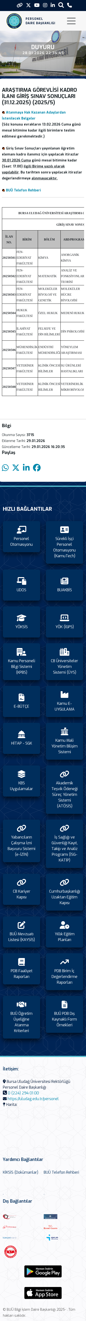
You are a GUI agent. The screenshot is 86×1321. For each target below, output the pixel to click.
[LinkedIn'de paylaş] (26, 468)
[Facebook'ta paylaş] (37, 468)
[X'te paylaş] (16, 468)
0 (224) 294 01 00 (23, 1093)
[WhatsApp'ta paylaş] (5, 468)
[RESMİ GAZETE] (63, 1227)
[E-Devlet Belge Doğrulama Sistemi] (22, 1227)
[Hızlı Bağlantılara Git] (20, 5)
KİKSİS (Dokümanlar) (20, 1172)
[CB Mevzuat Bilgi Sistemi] (63, 1216)
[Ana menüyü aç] (71, 21)
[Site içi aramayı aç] (61, 5)
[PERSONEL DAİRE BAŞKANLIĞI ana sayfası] (14, 21)
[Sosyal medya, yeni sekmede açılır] (28, 5)
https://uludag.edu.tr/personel (33, 1098)
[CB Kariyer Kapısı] (22, 1238)
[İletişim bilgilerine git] (69, 5)
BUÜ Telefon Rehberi (23, 190)
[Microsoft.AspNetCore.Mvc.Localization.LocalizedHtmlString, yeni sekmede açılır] (43, 1271)
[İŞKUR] (63, 1238)
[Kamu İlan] (22, 1252)
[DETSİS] (22, 1216)
